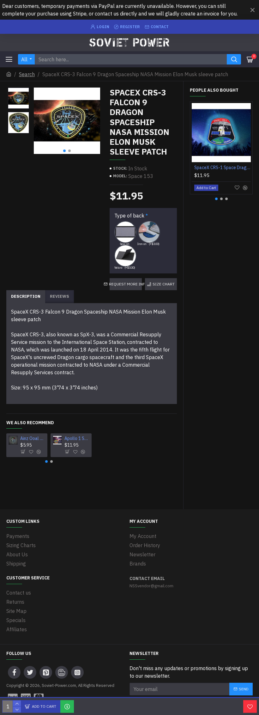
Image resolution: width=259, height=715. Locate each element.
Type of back (129, 215)
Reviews (59, 296)
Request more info (126, 284)
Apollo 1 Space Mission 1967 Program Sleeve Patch (76, 438)
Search (27, 74)
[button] (64, 151)
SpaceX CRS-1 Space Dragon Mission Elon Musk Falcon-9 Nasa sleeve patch (222, 167)
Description (25, 296)
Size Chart (164, 284)
